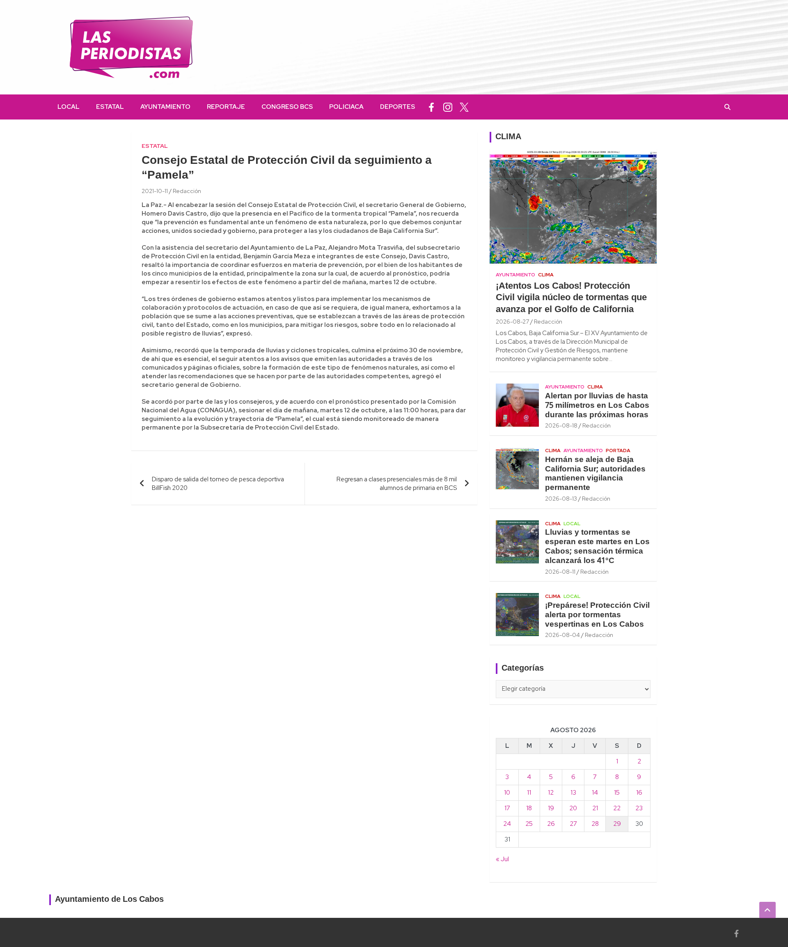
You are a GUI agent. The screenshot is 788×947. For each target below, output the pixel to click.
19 (551, 808)
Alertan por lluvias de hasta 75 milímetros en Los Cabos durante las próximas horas (597, 406)
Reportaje (226, 107)
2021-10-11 (155, 191)
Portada (618, 450)
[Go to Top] (767, 910)
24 (507, 824)
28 (595, 824)
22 (617, 808)
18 (529, 808)
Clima (546, 274)
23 (639, 808)
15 (617, 792)
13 (573, 792)
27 (573, 824)
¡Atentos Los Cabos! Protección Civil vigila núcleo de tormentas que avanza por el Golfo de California (571, 297)
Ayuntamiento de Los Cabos (109, 900)
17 (507, 808)
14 (595, 792)
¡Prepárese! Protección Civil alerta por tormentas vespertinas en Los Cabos (597, 615)
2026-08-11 (560, 571)
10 (507, 792)
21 (595, 808)
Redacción (187, 191)
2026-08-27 (512, 321)
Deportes (397, 107)
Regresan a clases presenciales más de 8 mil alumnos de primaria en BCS (397, 483)
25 (529, 824)
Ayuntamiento (165, 107)
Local (68, 107)
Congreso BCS (287, 107)
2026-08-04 (562, 635)
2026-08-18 (561, 425)
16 (639, 792)
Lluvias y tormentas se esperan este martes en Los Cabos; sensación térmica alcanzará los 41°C (597, 546)
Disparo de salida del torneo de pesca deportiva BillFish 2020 (218, 483)
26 (551, 824)
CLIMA (508, 137)
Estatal (110, 107)
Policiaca (346, 107)
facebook (431, 107)
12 (551, 792)
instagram (448, 107)
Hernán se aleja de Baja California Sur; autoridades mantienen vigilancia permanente (595, 473)
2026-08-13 (561, 498)
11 (529, 792)
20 (573, 808)
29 (617, 824)
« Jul (502, 859)
